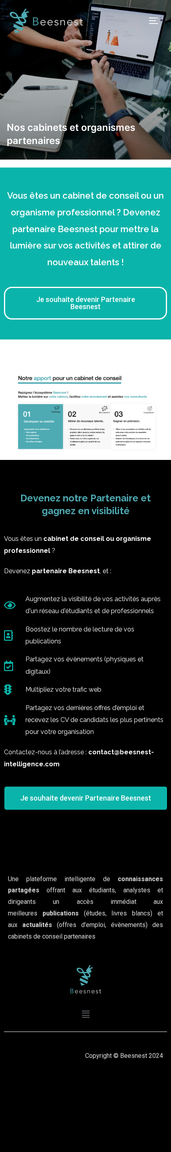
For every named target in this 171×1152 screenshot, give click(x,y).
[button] (85, 1014)
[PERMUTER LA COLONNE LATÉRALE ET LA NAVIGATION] (156, 21)
